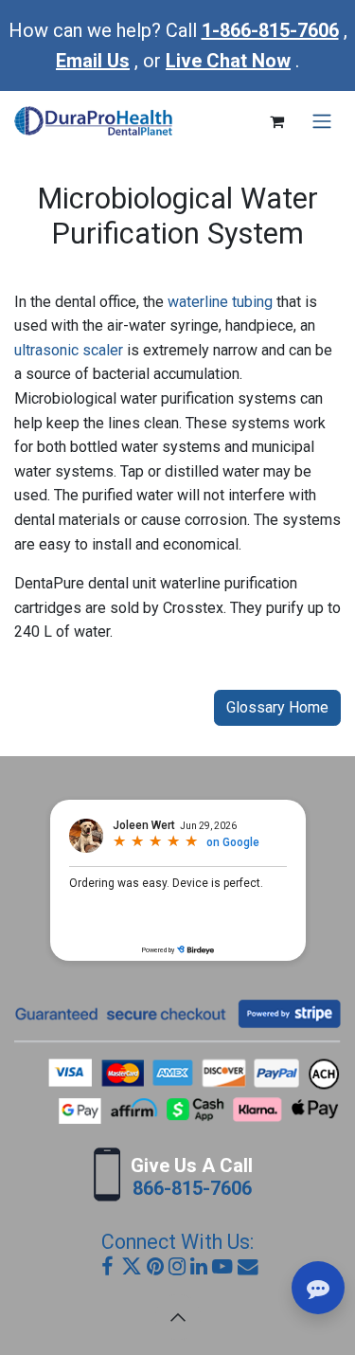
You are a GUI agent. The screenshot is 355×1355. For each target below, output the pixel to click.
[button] (178, 1317)
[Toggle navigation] (322, 121)
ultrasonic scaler (68, 350)
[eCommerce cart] (276, 121)
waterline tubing (220, 302)
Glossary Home (277, 707)
